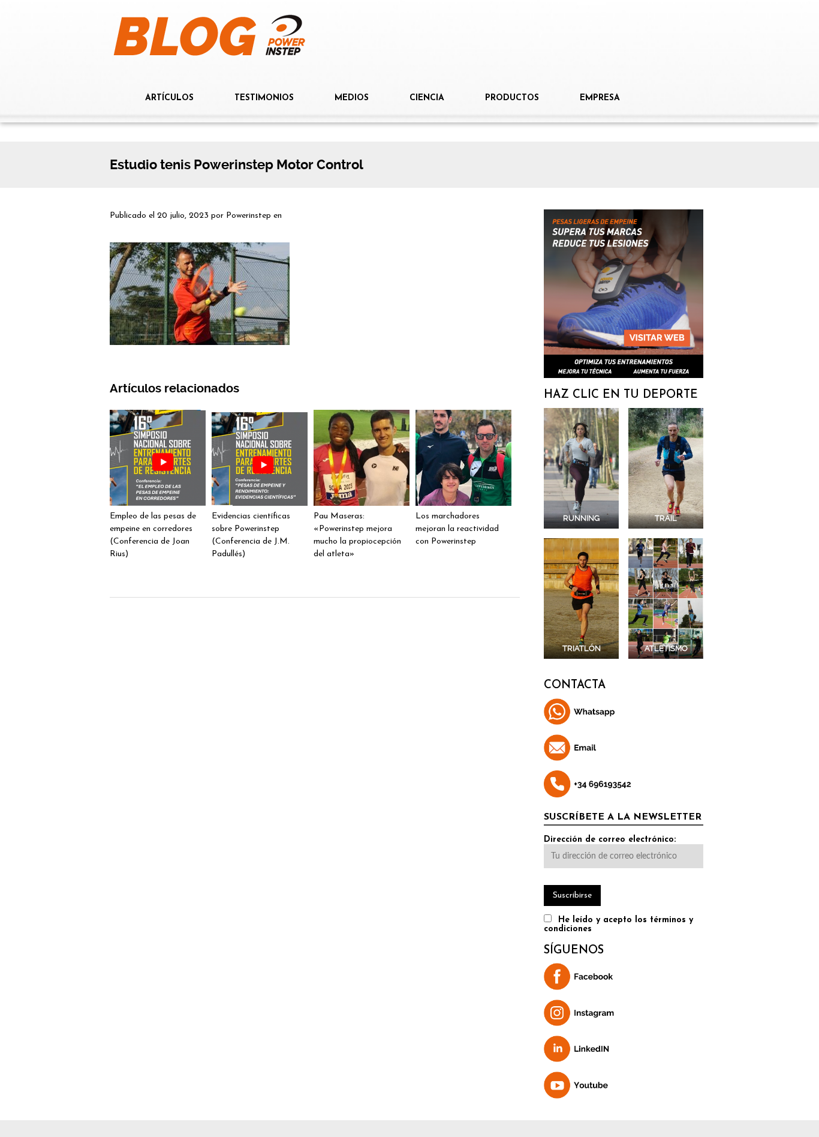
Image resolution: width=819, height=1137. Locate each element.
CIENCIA (427, 98)
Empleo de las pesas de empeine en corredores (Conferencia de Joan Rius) (153, 535)
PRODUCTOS (512, 98)
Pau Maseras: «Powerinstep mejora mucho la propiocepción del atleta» (357, 535)
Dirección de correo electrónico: (610, 839)
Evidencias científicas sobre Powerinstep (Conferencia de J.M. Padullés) (251, 535)
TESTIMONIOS (264, 98)
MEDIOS (352, 98)
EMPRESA (600, 98)
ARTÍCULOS (169, 98)
